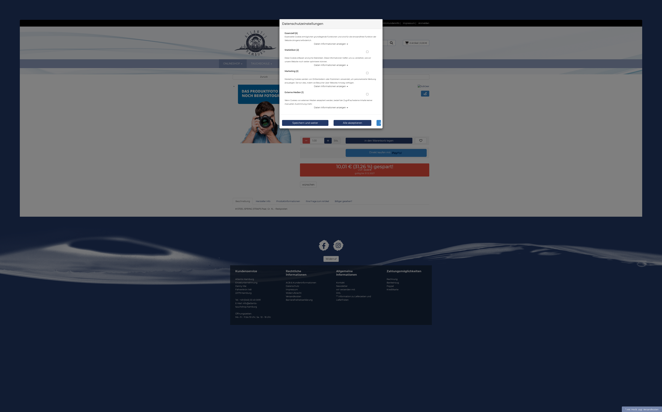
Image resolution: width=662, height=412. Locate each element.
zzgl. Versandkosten (648, 409)
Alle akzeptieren (352, 122)
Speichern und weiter (305, 122)
